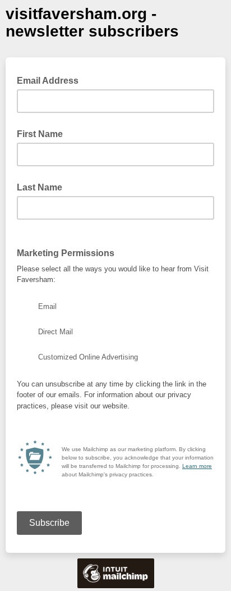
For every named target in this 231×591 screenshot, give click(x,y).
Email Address (51, 80)
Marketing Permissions (65, 253)
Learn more (197, 466)
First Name (40, 134)
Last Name (39, 187)
